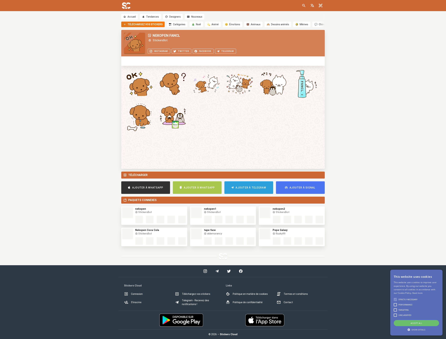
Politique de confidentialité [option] (248, 302)
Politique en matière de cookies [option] (250, 294)
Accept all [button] (416, 323)
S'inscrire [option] (136, 302)
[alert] (416, 303)
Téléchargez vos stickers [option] (196, 294)
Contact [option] (288, 302)
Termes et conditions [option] (296, 294)
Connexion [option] (137, 294)
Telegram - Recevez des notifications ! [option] (195, 302)
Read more (417, 293)
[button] (312, 5)
